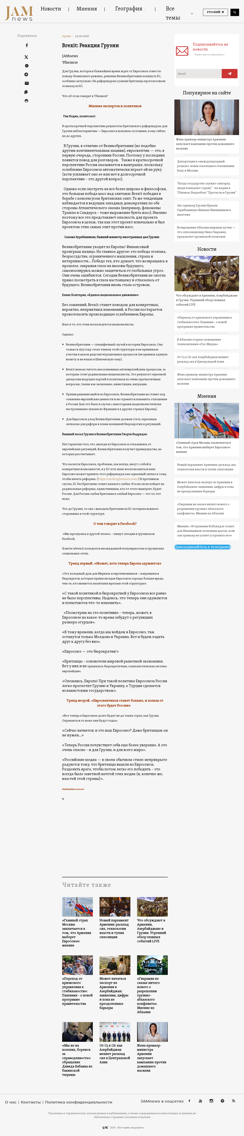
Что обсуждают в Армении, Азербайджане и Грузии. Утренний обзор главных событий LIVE (151, 931)
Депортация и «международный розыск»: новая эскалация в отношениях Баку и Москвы (205, 166)
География (128, 9)
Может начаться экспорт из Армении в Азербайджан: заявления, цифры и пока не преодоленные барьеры (114, 993)
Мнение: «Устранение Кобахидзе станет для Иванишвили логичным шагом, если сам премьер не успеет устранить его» (206, 531)
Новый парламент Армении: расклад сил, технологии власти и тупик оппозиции (114, 929)
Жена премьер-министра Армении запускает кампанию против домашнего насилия (151, 1058)
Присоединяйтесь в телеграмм (202, 547)
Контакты (31, 1102)
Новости (51, 9)
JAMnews (70, 56)
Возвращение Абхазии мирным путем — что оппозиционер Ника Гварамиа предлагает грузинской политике (206, 232)
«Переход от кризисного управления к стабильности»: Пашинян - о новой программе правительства (77, 991)
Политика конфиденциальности (78, 1102)
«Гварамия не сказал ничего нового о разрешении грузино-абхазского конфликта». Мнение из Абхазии (148, 995)
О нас (11, 1102)
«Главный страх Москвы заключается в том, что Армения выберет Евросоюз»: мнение (76, 933)
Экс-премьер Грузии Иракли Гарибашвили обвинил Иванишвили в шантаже (204, 210)
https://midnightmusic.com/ (118, 479)
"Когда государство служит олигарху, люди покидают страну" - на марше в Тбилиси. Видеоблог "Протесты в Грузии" (206, 188)
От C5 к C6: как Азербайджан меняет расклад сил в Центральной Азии (115, 1054)
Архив (68, 36)
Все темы (173, 14)
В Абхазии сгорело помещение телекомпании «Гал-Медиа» (199, 342)
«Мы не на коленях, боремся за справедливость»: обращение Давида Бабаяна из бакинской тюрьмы (77, 1060)
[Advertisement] (115, 839)
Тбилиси (70, 62)
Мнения (86, 9)
